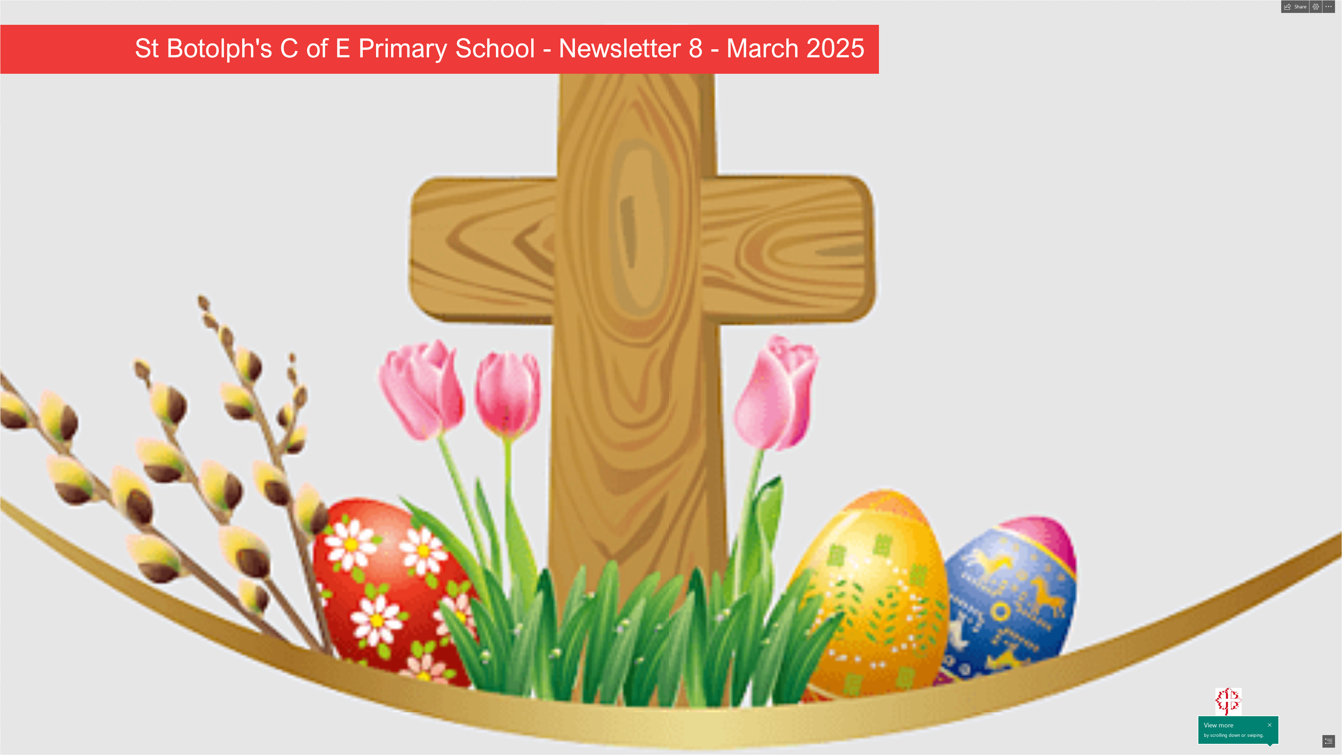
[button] (1295, 6)
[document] (671, 377)
